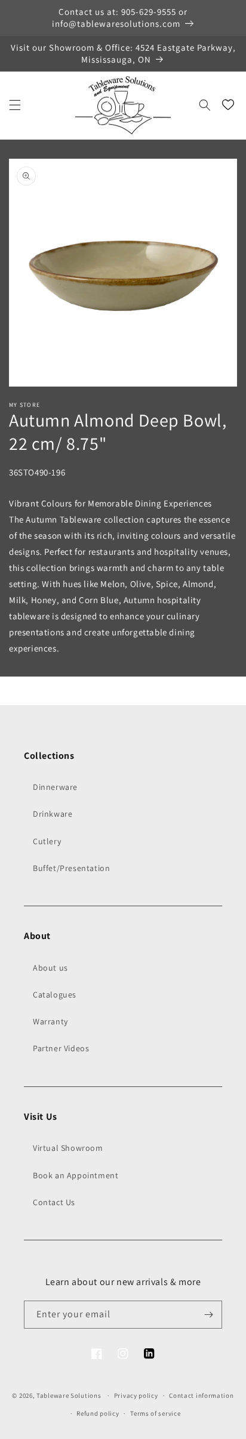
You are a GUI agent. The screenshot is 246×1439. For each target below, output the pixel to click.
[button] (15, 105)
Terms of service (155, 1413)
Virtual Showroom (68, 1147)
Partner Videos (61, 1048)
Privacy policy (136, 1395)
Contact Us (54, 1202)
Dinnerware (55, 787)
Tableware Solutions (68, 1395)
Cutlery (47, 841)
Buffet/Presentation (71, 868)
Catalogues (54, 994)
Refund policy (97, 1413)
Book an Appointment (75, 1175)
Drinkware (52, 813)
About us (50, 967)
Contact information (201, 1395)
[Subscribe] (208, 1315)
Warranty (50, 1021)
